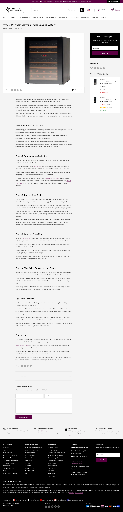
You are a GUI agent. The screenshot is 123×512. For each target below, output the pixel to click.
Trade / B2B (94, 17)
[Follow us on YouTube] (101, 67)
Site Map (27, 463)
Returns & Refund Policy (32, 450)
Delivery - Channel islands (11, 458)
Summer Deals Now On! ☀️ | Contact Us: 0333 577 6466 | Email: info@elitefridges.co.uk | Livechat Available (61, 1)
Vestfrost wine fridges (22, 345)
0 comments (78, 90)
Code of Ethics (29, 468)
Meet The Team (7, 453)
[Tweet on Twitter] (18, 90)
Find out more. (79, 493)
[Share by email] (21, 90)
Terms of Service (30, 455)
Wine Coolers (24, 17)
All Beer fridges (52, 450)
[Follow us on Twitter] (95, 67)
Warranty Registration (9, 463)
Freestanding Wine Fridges (56, 458)
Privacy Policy (29, 458)
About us (6, 447)
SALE (4, 17)
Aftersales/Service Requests (33, 447)
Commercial (85, 17)
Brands (13, 17)
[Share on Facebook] (12, 90)
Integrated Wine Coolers (55, 455)
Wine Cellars (51, 476)
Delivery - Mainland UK (10, 455)
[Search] (82, 10)
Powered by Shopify (8, 505)
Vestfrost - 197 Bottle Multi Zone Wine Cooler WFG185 (109, 100)
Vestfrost (102, 79)
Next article (67, 376)
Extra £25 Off (114, 1)
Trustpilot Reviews (8, 468)
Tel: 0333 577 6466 (76, 461)
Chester (71, 493)
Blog (26, 473)
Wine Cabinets (37, 17)
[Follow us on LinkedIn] (104, 67)
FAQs (4, 471)
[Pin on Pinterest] (15, 90)
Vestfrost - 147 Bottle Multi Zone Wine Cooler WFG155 (109, 83)
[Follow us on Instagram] (98, 67)
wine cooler (26, 238)
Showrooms (28, 460)
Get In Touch (7, 450)
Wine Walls (73, 17)
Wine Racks (61, 17)
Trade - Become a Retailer (11, 460)
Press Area (6, 466)
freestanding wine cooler (52, 178)
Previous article (21, 376)
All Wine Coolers (53, 447)
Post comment (23, 417)
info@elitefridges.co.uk (78, 463)
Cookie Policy (29, 466)
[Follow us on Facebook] (91, 67)
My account (101, 11)
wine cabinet (37, 166)
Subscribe (105, 53)
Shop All (103, 17)
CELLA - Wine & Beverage (55, 460)
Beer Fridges (50, 17)
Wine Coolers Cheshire (10, 473)
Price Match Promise (31, 453)
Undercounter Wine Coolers (56, 453)
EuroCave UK (52, 463)
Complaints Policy (30, 471)
